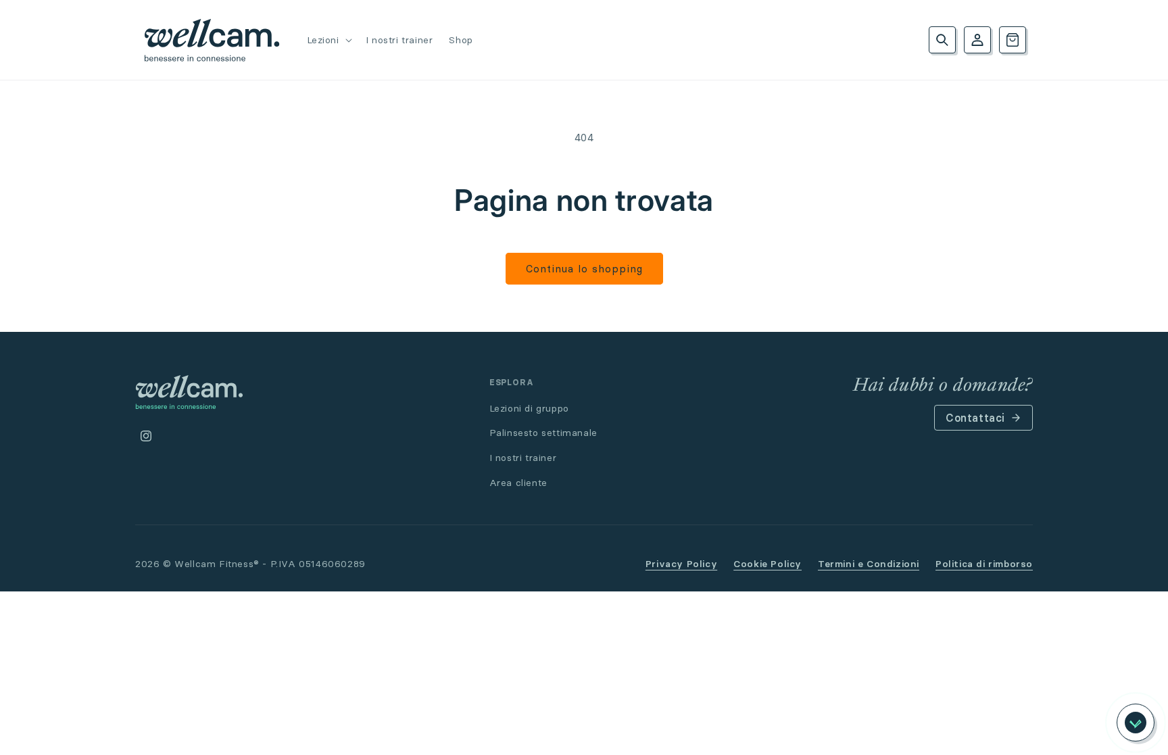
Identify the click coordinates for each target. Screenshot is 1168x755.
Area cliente (518, 483)
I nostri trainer (523, 458)
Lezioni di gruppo (529, 408)
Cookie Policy (767, 564)
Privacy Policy (681, 564)
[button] (328, 40)
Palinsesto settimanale (543, 433)
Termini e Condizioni (868, 564)
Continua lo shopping (584, 268)
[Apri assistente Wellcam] (1135, 722)
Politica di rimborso (984, 564)
